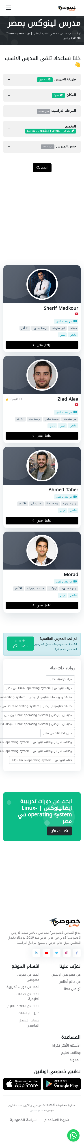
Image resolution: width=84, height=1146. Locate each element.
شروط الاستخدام (56, 1120)
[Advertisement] (42, 221)
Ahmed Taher (63, 489)
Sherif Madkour (61, 308)
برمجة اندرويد (69, 588)
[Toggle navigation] (8, 8)
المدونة (75, 1060)
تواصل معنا (72, 989)
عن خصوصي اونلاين (66, 974)
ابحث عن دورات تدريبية (22, 987)
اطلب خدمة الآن (20, 643)
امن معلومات (58, 328)
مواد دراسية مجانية (60, 679)
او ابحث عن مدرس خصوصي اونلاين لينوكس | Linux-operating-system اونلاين (43, 36)
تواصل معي (44, 345)
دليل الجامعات (29, 1013)
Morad (71, 574)
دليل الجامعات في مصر (57, 733)
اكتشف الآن (59, 831)
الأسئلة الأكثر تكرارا (66, 1045)
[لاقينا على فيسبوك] (77, 953)
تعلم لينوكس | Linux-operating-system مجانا (42, 760)
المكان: (65, 95)
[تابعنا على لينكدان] (36, 953)
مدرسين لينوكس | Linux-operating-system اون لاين (38, 715)
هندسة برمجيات (35, 588)
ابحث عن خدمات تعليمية (28, 996)
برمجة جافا (34, 419)
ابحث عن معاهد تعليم (23, 1006)
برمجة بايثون (40, 328)
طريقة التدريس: (57, 79)
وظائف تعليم (71, 1053)
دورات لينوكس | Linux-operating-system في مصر (39, 688)
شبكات (73, 328)
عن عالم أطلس (70, 982)
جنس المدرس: (59, 146)
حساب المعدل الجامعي (29, 1023)
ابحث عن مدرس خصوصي (28, 977)
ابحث (44, 168)
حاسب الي (36, 503)
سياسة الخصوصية (23, 1120)
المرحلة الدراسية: (57, 111)
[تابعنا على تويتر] (56, 953)
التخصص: (51, 129)
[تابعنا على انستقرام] (67, 953)
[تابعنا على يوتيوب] (46, 953)
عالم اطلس (36, 1110)
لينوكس (53, 588)
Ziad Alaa (68, 399)
